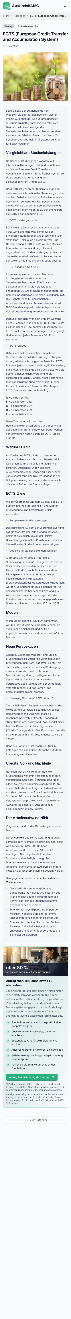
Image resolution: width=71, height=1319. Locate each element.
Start (6, 15)
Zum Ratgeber (38, 1119)
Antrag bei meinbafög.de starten (29, 1077)
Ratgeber (19, 15)
